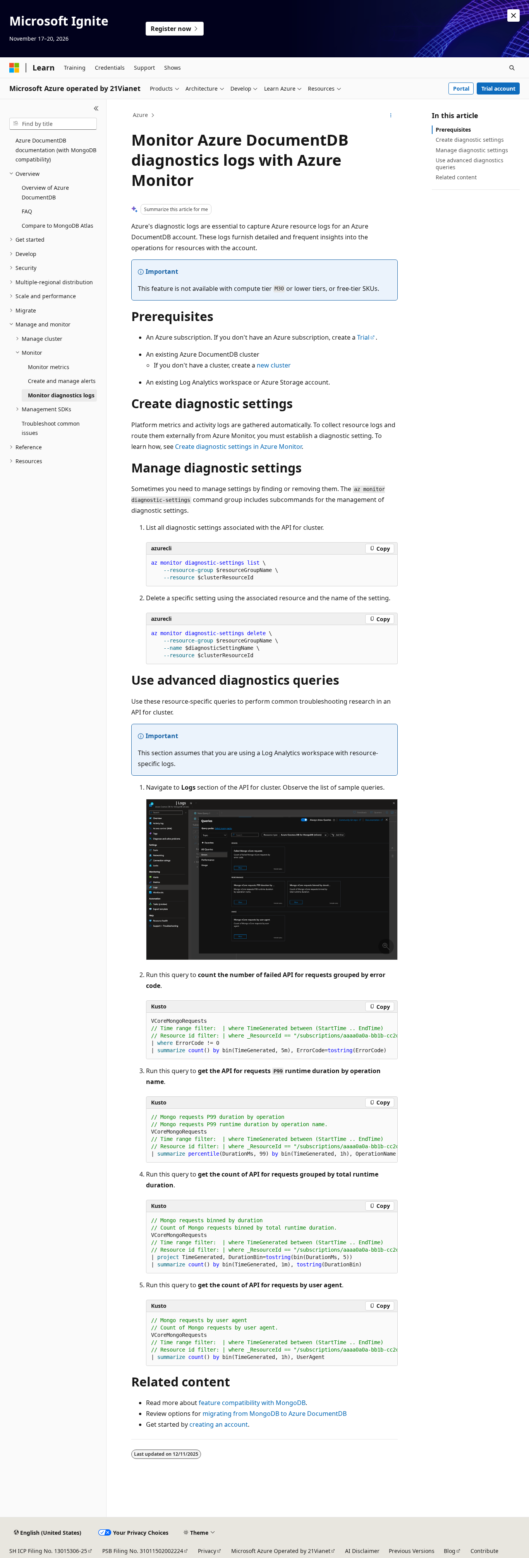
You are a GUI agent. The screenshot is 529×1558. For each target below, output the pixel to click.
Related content (456, 177)
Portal (461, 88)
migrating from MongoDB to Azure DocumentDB (275, 1413)
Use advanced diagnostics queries (469, 163)
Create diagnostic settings (470, 139)
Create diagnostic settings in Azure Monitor (238, 446)
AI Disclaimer (362, 1551)
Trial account (498, 88)
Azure (140, 115)
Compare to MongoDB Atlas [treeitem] (57, 225)
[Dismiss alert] (513, 15)
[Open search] (512, 68)
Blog (449, 1551)
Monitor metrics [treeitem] (48, 367)
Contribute (484, 1551)
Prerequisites (453, 129)
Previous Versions (412, 1551)
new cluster (274, 365)
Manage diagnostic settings (472, 150)
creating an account (218, 1424)
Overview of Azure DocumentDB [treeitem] (45, 192)
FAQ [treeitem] (27, 211)
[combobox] (53, 124)
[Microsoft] (14, 68)
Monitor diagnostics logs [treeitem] (61, 395)
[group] (272, 1036)
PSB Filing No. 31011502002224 (142, 1551)
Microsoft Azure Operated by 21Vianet (280, 1551)
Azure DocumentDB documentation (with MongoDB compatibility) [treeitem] (55, 150)
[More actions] (391, 115)
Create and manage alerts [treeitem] (62, 381)
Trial (363, 337)
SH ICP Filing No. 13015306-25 (48, 1551)
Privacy (207, 1551)
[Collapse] (96, 108)
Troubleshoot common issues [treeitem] (51, 428)
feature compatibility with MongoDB (252, 1402)
